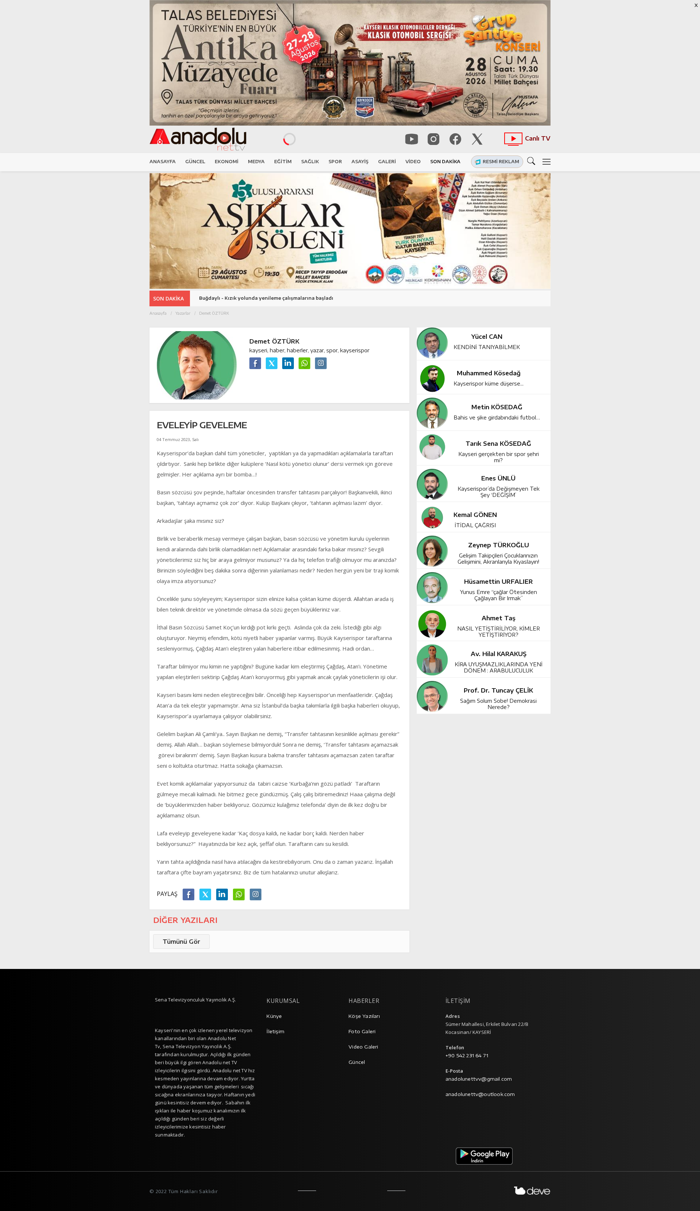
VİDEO (413, 161)
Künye (274, 1016)
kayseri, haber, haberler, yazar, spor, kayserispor (309, 350)
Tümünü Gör (181, 941)
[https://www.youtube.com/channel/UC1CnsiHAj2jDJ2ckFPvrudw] (411, 139)
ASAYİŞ (360, 161)
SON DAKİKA (445, 161)
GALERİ (387, 161)
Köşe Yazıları (364, 1016)
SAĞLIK (310, 161)
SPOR (335, 161)
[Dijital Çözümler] (532, 1190)
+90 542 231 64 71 (467, 1055)
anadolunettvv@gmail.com (479, 1079)
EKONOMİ (226, 161)
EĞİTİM (283, 161)
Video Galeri (363, 1047)
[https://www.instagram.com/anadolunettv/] (433, 139)
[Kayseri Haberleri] (214, 139)
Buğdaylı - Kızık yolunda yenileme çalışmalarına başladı (266, 298)
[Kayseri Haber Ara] (532, 161)
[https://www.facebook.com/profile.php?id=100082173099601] (455, 139)
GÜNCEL (195, 161)
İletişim (275, 1031)
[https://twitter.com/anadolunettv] (477, 139)
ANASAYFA (162, 161)
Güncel (357, 1062)
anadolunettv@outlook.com (480, 1094)
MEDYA (256, 161)
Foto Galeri (362, 1031)
